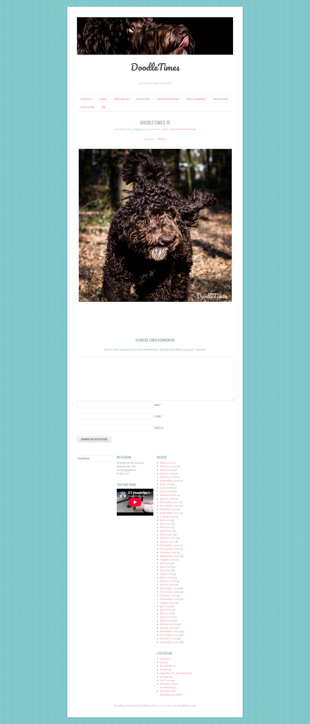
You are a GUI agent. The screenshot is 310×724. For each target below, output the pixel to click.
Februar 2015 (168, 624)
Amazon (165, 659)
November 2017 (169, 506)
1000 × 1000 (161, 129)
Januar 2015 (167, 628)
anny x (164, 662)
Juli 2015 (165, 606)
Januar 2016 (167, 585)
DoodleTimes (155, 67)
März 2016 (166, 578)
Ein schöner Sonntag (184, 129)
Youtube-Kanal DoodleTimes (169, 686)
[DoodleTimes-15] (155, 225)
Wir (103, 107)
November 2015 (169, 592)
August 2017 (167, 517)
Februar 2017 (168, 538)
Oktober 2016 (168, 553)
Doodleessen (143, 99)
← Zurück (147, 139)
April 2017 (166, 531)
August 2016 (167, 560)
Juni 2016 (165, 567)
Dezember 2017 (169, 502)
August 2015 (167, 603)
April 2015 (166, 617)
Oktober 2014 (168, 639)
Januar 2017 (167, 542)
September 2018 (170, 481)
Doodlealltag (121, 99)
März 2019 (166, 470)
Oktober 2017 (168, 509)
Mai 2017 (165, 527)
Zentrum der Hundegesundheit (171, 693)
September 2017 (169, 513)
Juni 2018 (165, 484)
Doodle (103, 99)
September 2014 (170, 642)
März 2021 (166, 463)
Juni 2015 (165, 610)
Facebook (166, 670)
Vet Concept (167, 680)
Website (158, 428)
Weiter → (163, 139)
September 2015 (169, 599)
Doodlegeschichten (168, 99)
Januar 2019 (167, 474)
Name (157, 405)
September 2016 (170, 556)
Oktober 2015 (168, 596)
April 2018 (166, 488)
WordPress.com (186, 706)
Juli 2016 (165, 563)
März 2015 (166, 621)
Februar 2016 (168, 581)
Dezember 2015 (169, 588)
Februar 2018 (168, 495)
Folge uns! (123, 474)
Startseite (86, 99)
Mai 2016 (165, 570)
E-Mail (158, 416)
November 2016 (169, 549)
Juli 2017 (165, 520)
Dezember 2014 (169, 631)
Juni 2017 (165, 524)
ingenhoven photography (176, 673)
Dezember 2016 (169, 545)
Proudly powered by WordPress (132, 706)
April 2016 (166, 574)
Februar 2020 (168, 466)
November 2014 (170, 635)
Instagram (166, 677)
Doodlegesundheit (196, 99)
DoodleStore (88, 107)
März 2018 (166, 492)
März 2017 (166, 535)
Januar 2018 (167, 499)
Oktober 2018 (168, 477)
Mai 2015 (165, 613)
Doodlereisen (220, 99)
